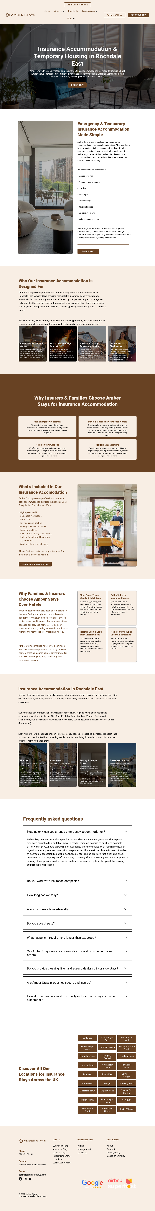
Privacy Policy (113, 1152)
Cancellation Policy (116, 1156)
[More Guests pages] (63, 11)
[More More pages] (74, 18)
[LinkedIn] (20, 1179)
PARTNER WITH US (86, 1140)
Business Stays (60, 1146)
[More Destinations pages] (96, 11)
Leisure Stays (59, 1152)
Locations (57, 1159)
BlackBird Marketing (38, 1196)
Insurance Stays (61, 1149)
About (110, 1146)
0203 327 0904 (26, 1154)
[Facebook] (30, 1179)
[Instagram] (25, 1179)
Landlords (82, 1152)
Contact (111, 1149)
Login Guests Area (62, 1162)
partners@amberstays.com (32, 1175)
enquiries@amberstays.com (32, 1164)
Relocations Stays (62, 1156)
